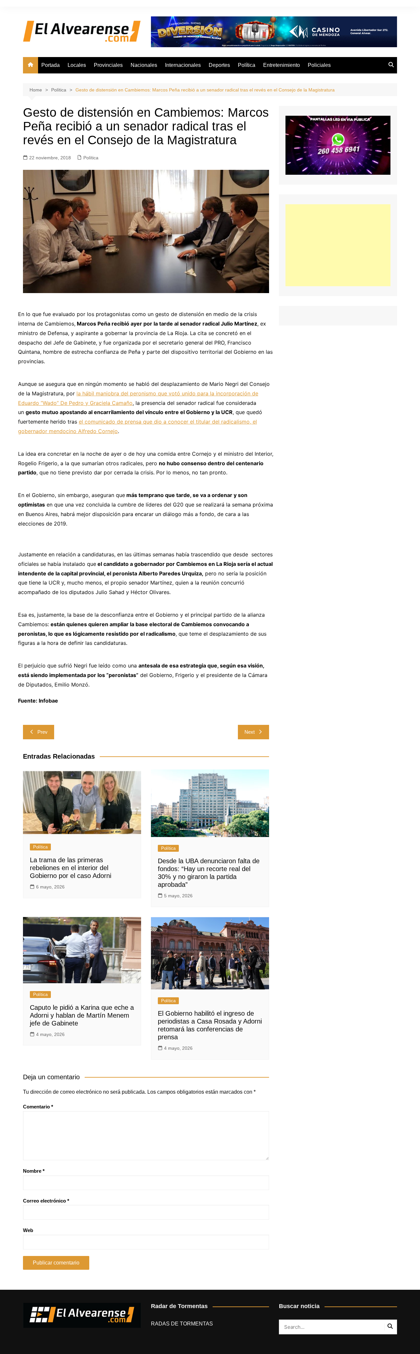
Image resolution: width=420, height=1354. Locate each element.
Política (246, 65)
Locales (77, 65)
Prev (42, 732)
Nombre (34, 1171)
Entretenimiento (281, 65)
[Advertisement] (337, 245)
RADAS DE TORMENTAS (182, 1323)
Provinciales (108, 65)
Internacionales (183, 65)
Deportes (219, 65)
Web (28, 1230)
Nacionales (144, 65)
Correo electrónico (46, 1201)
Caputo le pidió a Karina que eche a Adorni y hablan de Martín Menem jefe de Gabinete (82, 1015)
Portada (50, 65)
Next (249, 732)
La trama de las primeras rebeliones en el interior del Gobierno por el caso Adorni (70, 867)
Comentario (38, 1106)
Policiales (319, 65)
